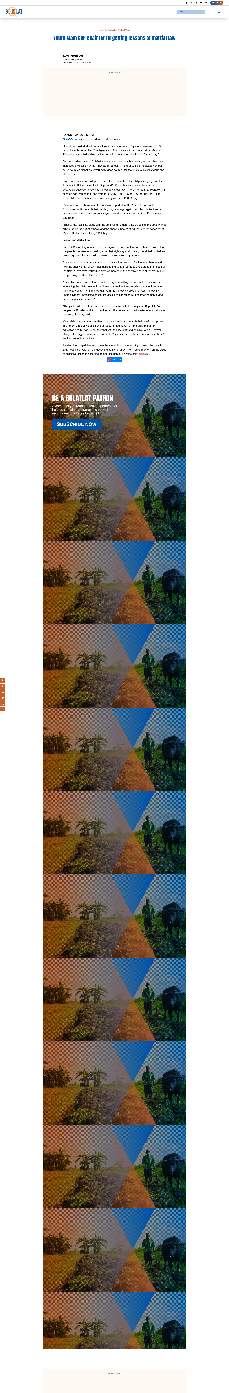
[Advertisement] (121, 94)
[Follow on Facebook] (187, 3)
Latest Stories (105, 30)
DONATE (216, 3)
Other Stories (118, 30)
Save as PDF (116, 360)
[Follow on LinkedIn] (196, 3)
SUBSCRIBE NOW (76, 424)
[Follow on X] (191, 3)
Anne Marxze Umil (74, 56)
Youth (127, 30)
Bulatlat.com (70, 139)
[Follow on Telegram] (206, 3)
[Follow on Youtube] (201, 3)
